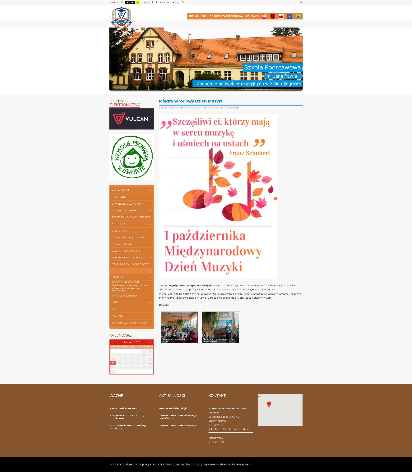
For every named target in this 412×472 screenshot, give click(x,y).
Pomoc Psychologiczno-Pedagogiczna (129, 240)
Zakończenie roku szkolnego (178, 425)
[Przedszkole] (298, 16)
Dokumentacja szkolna (226, 16)
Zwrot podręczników (123, 408)
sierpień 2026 (131, 342)
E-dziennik (119, 197)
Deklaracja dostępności (129, 322)
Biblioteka (119, 230)
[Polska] (264, 16)
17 (113, 363)
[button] (269, 404)
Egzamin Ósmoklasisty (127, 250)
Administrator (212, 107)
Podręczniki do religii (173, 408)
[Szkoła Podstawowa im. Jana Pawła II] (121, 17)
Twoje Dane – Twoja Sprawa (131, 217)
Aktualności (197, 16)
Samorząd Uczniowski (127, 203)
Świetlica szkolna (124, 295)
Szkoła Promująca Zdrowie (131, 264)
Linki (115, 302)
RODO (115, 309)
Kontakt (252, 16)
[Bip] (281, 16)
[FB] (290, 16)
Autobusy (118, 224)
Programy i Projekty (126, 210)
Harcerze (118, 277)
